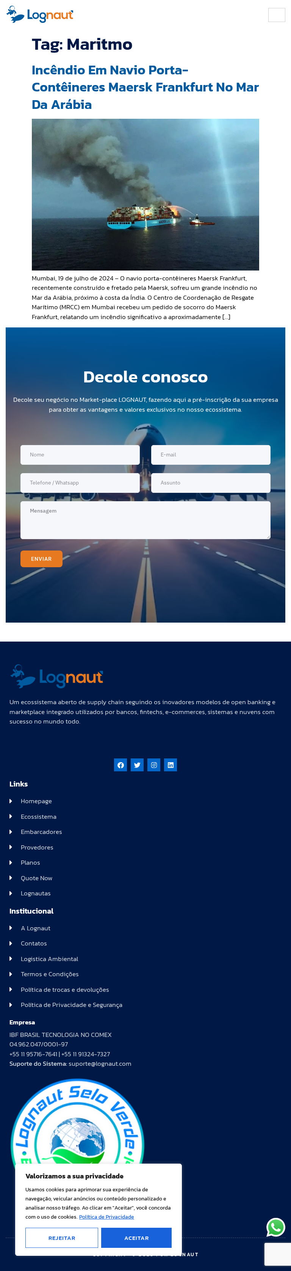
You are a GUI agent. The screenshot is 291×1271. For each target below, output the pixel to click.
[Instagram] (153, 764)
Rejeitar (61, 1237)
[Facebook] (120, 764)
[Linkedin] (170, 764)
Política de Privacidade (106, 1217)
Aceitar (136, 1237)
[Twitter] (137, 764)
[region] (98, 1210)
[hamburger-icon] (276, 15)
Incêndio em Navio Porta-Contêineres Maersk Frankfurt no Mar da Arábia (145, 87)
